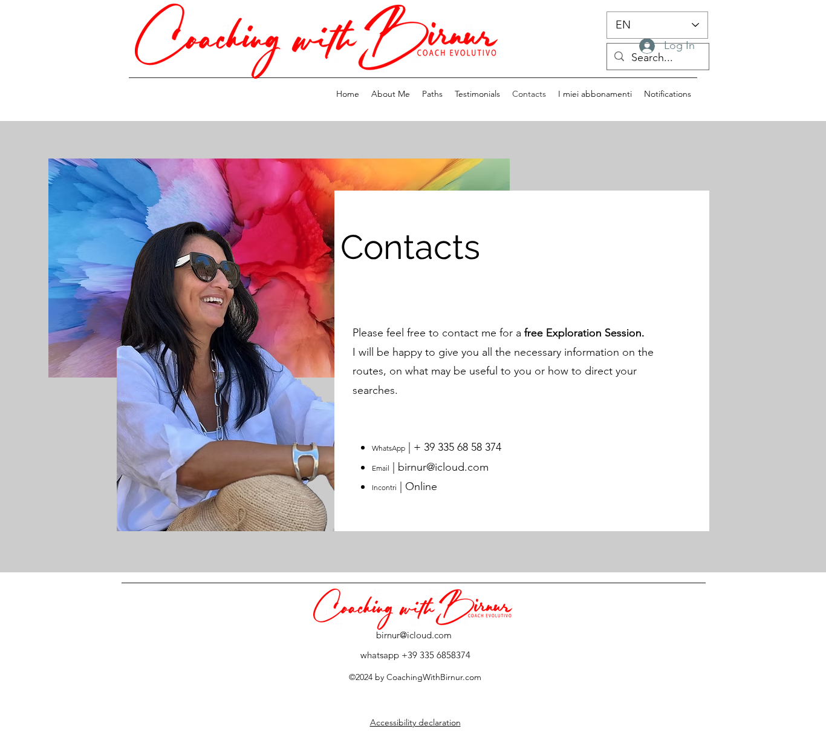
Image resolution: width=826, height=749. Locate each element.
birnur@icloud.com (443, 467)
